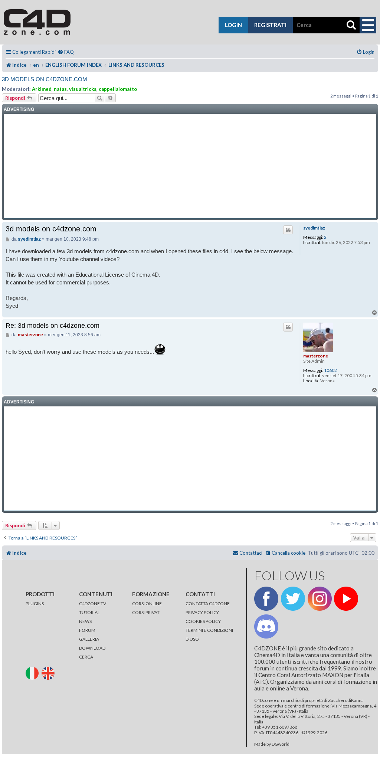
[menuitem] (66, 52)
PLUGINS (35, 603)
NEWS (85, 621)
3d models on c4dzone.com (44, 79)
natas (60, 89)
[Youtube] (346, 599)
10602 (330, 370)
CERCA (86, 657)
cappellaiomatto (118, 89)
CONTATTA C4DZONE (208, 603)
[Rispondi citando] (288, 229)
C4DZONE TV (92, 603)
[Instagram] (320, 599)
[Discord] (266, 626)
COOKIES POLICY (203, 621)
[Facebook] (266, 599)
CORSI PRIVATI (146, 612)
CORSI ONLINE (147, 603)
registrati (270, 25)
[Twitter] (293, 599)
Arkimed (42, 89)
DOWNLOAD (92, 648)
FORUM (87, 630)
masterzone (315, 356)
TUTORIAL (89, 612)
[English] (49, 672)
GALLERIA (89, 639)
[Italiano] (33, 672)
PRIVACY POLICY (202, 612)
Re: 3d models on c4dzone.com (52, 325)
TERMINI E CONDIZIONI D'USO (209, 634)
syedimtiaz (314, 228)
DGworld (280, 744)
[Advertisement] (190, 166)
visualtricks (82, 89)
